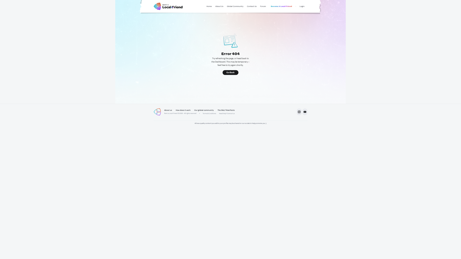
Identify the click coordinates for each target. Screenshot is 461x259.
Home (209, 6)
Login (302, 6)
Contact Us (252, 6)
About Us (219, 6)
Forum (263, 6)
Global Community (235, 6)
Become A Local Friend (281, 6)
